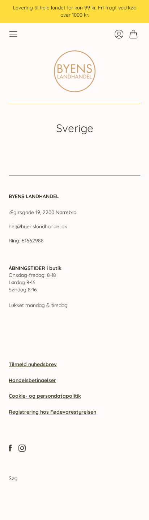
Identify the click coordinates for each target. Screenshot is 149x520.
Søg (13, 478)
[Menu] (13, 34)
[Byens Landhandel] (74, 71)
